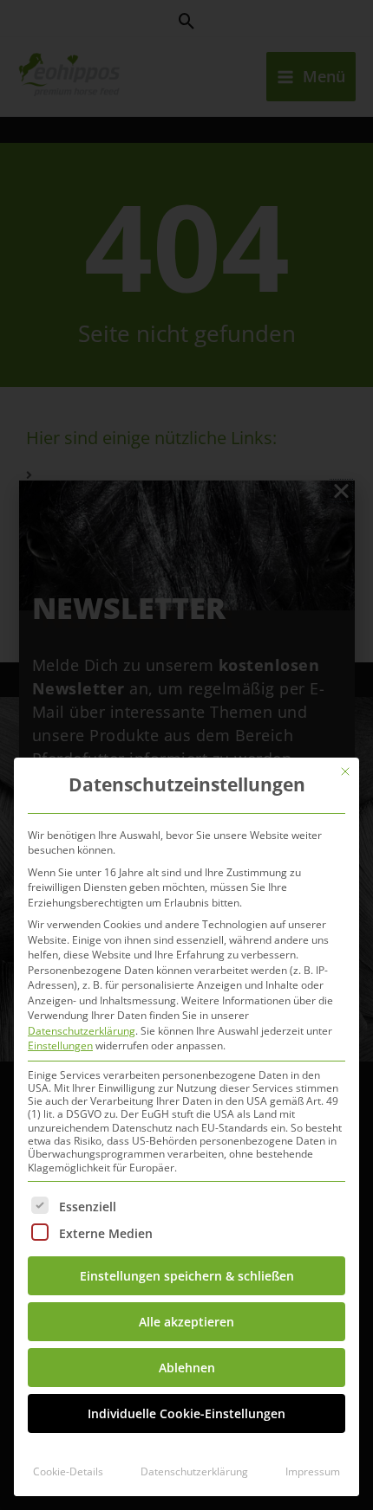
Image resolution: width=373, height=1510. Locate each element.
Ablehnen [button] (187, 1367)
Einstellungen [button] (60, 1045)
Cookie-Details (68, 1471)
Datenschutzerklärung (81, 1030)
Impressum (312, 1471)
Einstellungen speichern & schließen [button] (187, 1276)
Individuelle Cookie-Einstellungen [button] (186, 1413)
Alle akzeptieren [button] (186, 1321)
